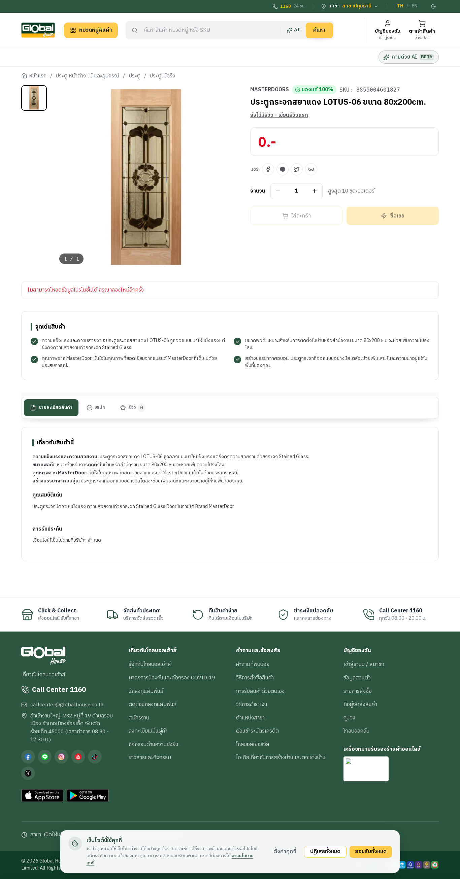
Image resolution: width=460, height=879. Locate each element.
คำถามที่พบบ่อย (252, 664)
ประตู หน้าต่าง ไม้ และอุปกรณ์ (87, 76)
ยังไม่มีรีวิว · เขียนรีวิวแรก (279, 115)
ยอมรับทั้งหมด (371, 851)
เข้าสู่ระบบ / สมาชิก (363, 664)
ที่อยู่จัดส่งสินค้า (360, 704)
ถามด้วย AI (412, 57)
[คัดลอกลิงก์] (311, 169)
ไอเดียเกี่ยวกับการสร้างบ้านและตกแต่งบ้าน (281, 757)
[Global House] (38, 30)
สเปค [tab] (100, 407)
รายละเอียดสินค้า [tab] (55, 407)
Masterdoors (269, 90)
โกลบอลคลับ (356, 730)
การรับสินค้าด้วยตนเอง (260, 691)
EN (415, 6)
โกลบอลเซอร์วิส (252, 744)
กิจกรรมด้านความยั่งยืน (153, 744)
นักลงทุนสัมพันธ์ (146, 691)
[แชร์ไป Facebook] (268, 169)
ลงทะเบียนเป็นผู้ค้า (148, 730)
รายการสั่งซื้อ (357, 691)
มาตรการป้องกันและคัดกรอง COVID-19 (172, 677)
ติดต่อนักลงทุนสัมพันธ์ (152, 704)
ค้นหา (319, 30)
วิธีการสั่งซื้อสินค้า (255, 677)
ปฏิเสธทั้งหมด (325, 851)
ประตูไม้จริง (162, 76)
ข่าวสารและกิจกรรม (150, 757)
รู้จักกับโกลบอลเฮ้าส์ (150, 664)
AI (297, 30)
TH (400, 6)
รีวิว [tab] (135, 407)
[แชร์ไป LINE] (282, 169)
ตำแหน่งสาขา (250, 717)
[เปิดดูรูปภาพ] (146, 177)
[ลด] (278, 191)
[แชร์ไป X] (297, 169)
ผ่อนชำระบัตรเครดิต (257, 730)
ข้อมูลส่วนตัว (357, 677)
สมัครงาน (139, 717)
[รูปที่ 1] (34, 98)
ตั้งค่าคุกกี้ (284, 851)
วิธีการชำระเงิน (251, 704)
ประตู (134, 76)
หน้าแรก (37, 76)
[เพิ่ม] (314, 191)
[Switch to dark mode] (433, 6)
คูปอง (349, 717)
